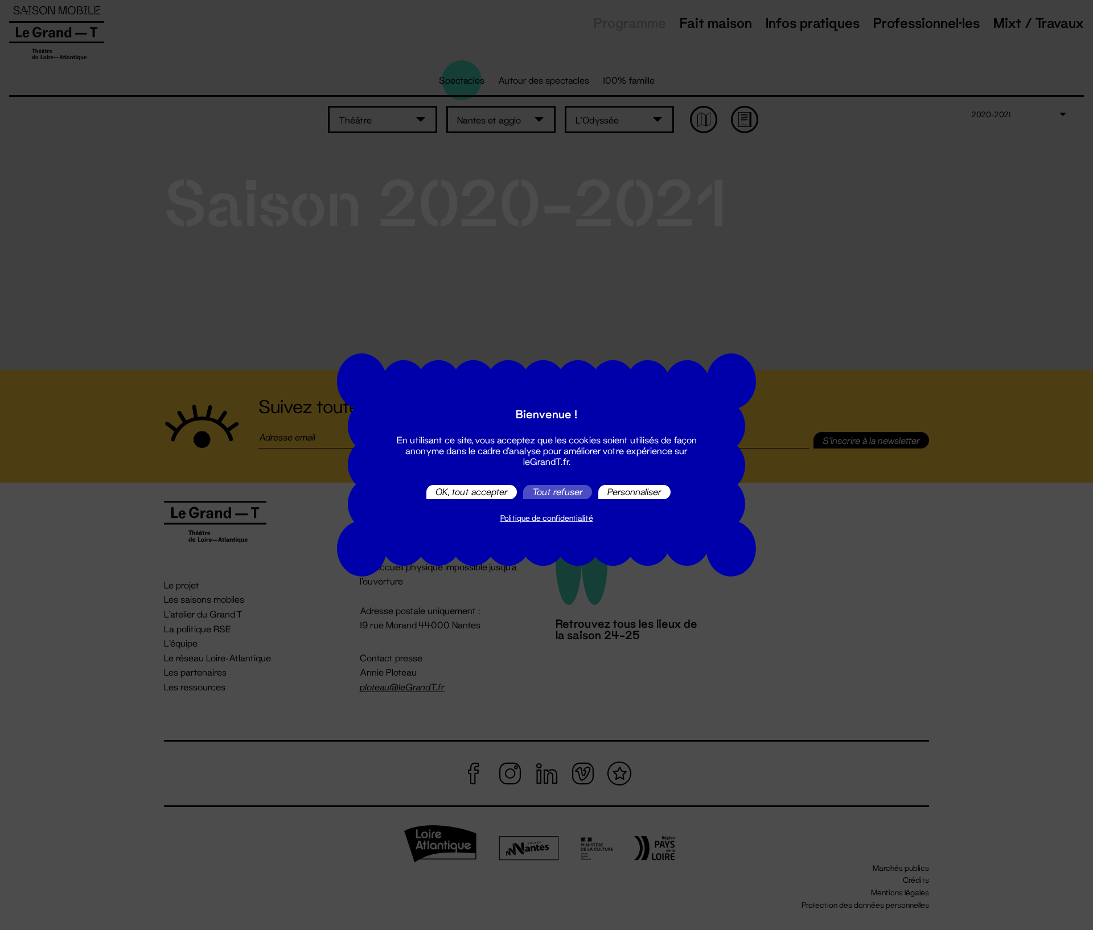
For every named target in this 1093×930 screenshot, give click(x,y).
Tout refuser (557, 492)
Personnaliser (634, 492)
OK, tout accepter (471, 492)
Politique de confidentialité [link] (546, 517)
